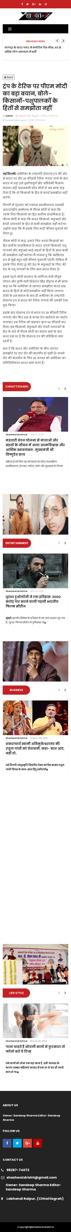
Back (9, 77)
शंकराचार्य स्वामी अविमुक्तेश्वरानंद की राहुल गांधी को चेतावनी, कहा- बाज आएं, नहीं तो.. (35, 748)
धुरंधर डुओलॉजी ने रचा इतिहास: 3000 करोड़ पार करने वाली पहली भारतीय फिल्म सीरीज (33, 602)
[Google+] (34, 4)
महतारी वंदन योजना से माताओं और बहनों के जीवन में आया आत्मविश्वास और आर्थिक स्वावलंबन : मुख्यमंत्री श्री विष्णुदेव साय (35, 447)
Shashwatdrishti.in (16, 434)
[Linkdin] (40, 4)
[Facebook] (22, 4)
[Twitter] (27, 4)
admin (9, 115)
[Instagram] (46, 4)
